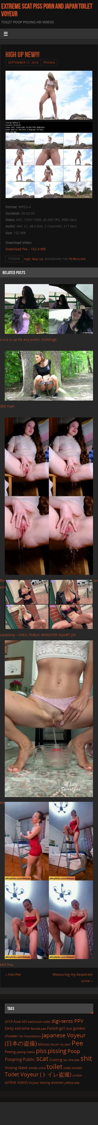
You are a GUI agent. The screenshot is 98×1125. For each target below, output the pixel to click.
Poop (74, 1051)
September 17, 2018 (23, 62)
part (68, 1044)
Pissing (49, 62)
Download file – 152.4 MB (25, 249)
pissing (57, 1051)
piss (41, 1051)
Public (29, 1059)
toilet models (73, 1068)
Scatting (55, 1059)
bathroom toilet (39, 1022)
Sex (65, 1060)
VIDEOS (22, 1082)
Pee (77, 1042)
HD (21, 1036)
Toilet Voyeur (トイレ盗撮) (38, 1074)
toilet (55, 1066)
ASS (24, 1022)
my (62, 1044)
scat (42, 1058)
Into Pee (13, 974)
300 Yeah (7, 406)
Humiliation (32, 1036)
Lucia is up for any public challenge (28, 339)
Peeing (10, 1051)
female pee (38, 1028)
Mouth (55, 1044)
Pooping (13, 1059)
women (57, 1082)
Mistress (44, 1044)
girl (62, 1028)
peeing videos (26, 1052)
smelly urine (37, 1068)
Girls (69, 1028)
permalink (77, 259)
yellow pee (71, 1082)
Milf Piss (6, 964)
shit (86, 1058)
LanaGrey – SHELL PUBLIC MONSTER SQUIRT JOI (38, 635)
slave (23, 1067)
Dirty (9, 1028)
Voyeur (34, 1082)
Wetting (45, 1083)
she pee (74, 1060)
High (27, 259)
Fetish (52, 1028)
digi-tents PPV (67, 1021)
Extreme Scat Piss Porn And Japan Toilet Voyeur (46, 10)
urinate (77, 1075)
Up (41, 259)
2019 (8, 1021)
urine (10, 1082)
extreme (22, 1028)
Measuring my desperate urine (73, 977)
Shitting (11, 1067)
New (35, 259)
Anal (17, 1021)
